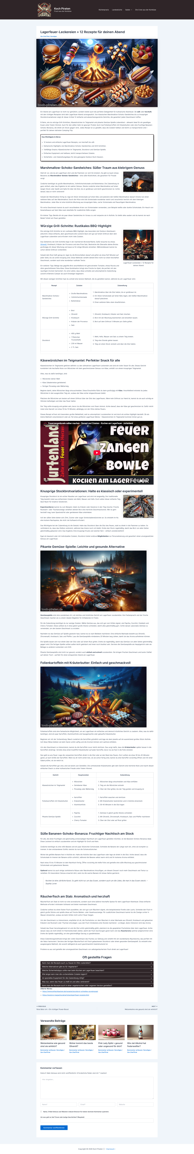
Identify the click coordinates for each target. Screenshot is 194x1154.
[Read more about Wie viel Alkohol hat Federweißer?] (140, 1032)
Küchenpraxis (104, 10)
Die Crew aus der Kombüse (145, 10)
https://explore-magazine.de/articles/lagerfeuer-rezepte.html (65, 995)
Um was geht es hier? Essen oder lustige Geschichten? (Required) (62, 1117)
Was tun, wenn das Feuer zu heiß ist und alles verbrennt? (65, 982)
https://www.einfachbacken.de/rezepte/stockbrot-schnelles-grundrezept (70, 991)
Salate (127, 10)
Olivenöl (43, 244)
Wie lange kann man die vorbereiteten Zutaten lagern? (64, 974)
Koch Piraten (62, 8)
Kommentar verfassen (48, 1050)
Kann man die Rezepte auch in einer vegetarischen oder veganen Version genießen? (77, 985)
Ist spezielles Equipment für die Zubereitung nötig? (63, 978)
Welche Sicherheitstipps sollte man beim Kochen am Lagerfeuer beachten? (73, 970)
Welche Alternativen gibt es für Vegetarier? (60, 967)
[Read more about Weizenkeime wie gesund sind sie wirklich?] (53, 1032)
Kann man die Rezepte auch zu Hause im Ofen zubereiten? (66, 963)
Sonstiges (54, 36)
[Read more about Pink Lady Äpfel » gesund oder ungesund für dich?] (111, 1032)
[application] (131, 10)
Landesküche (117, 10)
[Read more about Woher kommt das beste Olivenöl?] (82, 1032)
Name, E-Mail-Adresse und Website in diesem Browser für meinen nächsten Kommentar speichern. (76, 1112)
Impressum (110, 1149)
